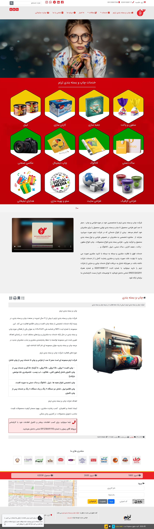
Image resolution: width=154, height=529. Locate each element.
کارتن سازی (60, 125)
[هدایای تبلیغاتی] (25, 182)
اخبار (81, 12)
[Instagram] (46, 2)
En (14, 9)
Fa (17, 9)
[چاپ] (15, 298)
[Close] (4, 524)
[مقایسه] (22, 298)
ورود (111, 501)
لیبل (25, 125)
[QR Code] (10, 298)
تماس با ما (57, 12)
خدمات (105, 12)
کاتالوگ (94, 163)
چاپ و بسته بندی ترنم (122, 12)
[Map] (42, 493)
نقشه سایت (119, 526)
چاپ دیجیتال (60, 163)
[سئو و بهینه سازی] (60, 182)
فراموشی (92, 501)
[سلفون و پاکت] (128, 106)
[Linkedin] (58, 2)
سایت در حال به (77, 208)
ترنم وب (69, 518)
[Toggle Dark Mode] (110, 526)
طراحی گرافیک (128, 201)
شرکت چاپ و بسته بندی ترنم (70, 513)
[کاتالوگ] (94, 144)
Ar (11, 9)
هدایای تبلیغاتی (25, 201)
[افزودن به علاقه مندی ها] (19, 298)
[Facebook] (62, 2)
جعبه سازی (94, 125)
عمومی (132, 437)
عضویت (103, 501)
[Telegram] (54, 2)
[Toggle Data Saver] (106, 526)
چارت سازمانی (41, 12)
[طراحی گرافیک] (128, 182)
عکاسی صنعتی (25, 163)
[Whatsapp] (50, 2)
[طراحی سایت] (94, 182)
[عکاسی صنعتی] (25, 144)
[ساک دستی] (128, 144)
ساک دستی (128, 163)
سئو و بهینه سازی (60, 201)
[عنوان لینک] (127, 515)
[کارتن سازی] (60, 106)
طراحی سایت (94, 201)
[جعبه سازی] (94, 106)
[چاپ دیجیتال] (60, 144)
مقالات (92, 12)
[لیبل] (25, 106)
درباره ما (70, 12)
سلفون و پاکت (128, 125)
